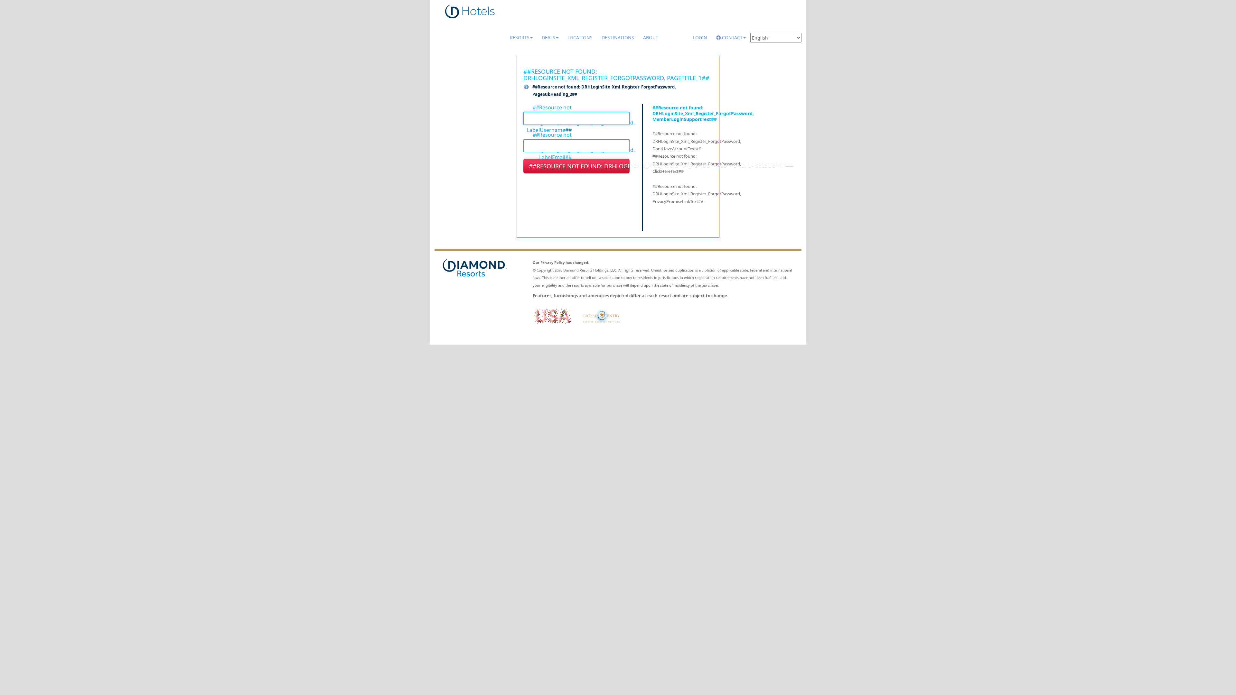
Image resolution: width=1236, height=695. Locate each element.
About (650, 37)
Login (700, 37)
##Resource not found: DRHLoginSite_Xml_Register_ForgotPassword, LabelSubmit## (579, 166)
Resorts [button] (519, 37)
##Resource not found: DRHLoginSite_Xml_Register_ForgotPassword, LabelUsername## (547, 107)
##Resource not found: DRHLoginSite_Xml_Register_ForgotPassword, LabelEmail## (547, 134)
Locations (580, 37)
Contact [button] (732, 37)
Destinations (618, 37)
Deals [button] (548, 37)
